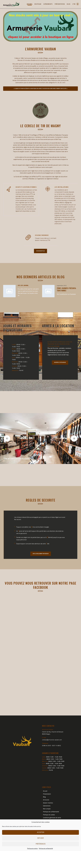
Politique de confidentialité (46, 848)
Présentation (47, 794)
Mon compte (47, 809)
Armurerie (46, 800)
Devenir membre (48, 803)
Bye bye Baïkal (23, 285)
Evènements (46, 806)
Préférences (40, 844)
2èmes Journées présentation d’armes (66, 289)
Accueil (45, 791)
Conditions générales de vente (52, 818)
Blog (44, 797)
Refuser (40, 838)
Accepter (40, 832)
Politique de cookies (32, 848)
